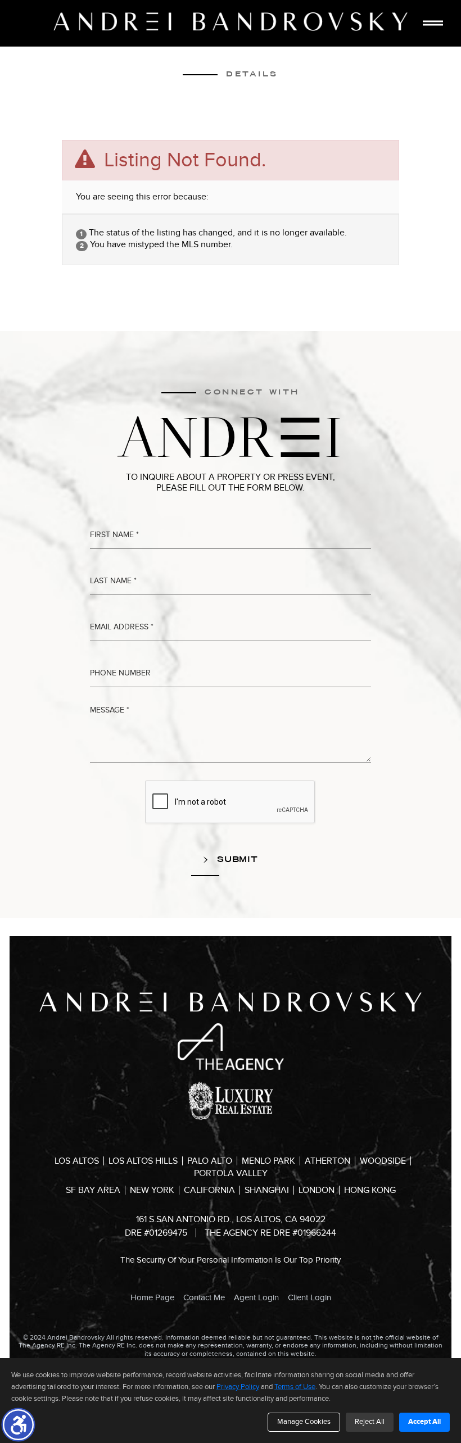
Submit (236, 859)
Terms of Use (294, 1386)
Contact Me (204, 1297)
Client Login (309, 1297)
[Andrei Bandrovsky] (230, 21)
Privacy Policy (237, 1386)
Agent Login (256, 1297)
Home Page (152, 1297)
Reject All (370, 1421)
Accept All (424, 1421)
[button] (18, 1424)
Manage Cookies (304, 1421)
